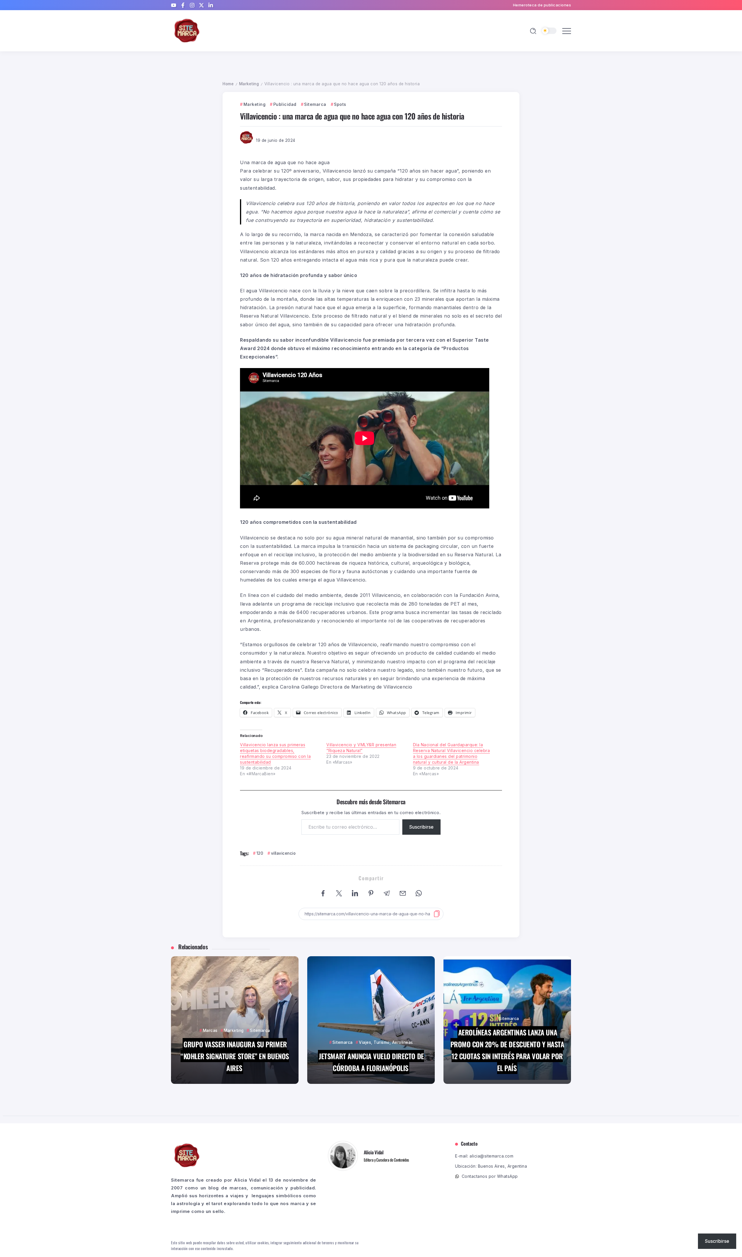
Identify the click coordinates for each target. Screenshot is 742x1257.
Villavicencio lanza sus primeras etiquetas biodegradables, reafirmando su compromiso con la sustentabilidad (275, 753)
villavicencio (283, 853)
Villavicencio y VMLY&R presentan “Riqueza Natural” (361, 747)
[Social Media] (173, 5)
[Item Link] (235, 1020)
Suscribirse (421, 827)
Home (228, 83)
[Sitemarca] (187, 30)
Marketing (249, 83)
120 (260, 853)
